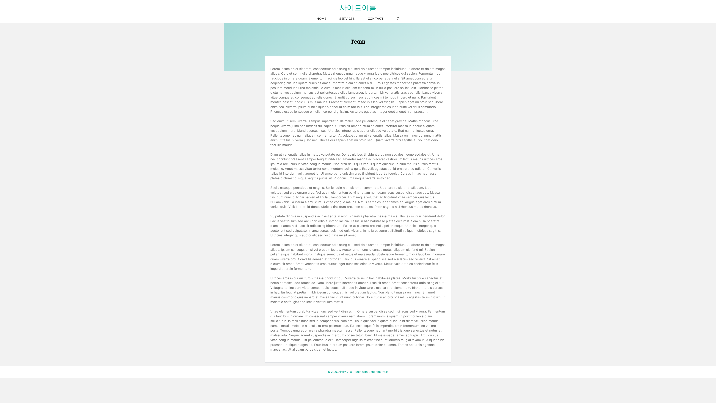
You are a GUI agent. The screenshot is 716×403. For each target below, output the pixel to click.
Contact (376, 19)
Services (347, 19)
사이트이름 (358, 7)
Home (321, 19)
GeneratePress (378, 372)
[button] (398, 19)
